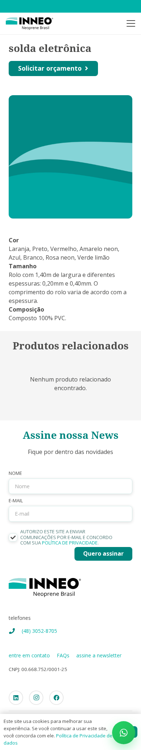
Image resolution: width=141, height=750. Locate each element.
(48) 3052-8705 (39, 630)
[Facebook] (56, 698)
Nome (15, 473)
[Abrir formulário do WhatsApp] (123, 732)
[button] (131, 23)
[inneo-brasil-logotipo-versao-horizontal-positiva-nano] (29, 23)
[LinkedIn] (16, 698)
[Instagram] (36, 698)
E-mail (16, 500)
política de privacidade (70, 542)
